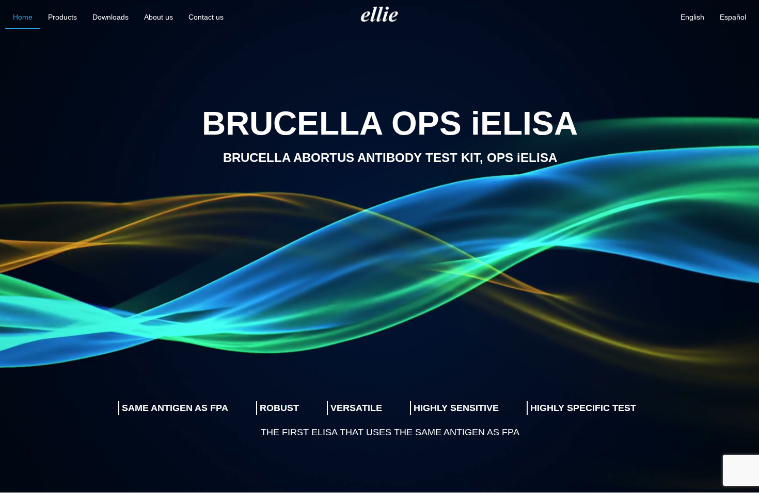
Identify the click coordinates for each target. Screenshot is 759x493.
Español (733, 17)
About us (158, 17)
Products (62, 17)
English (692, 17)
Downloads (110, 17)
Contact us (206, 17)
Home (23, 17)
